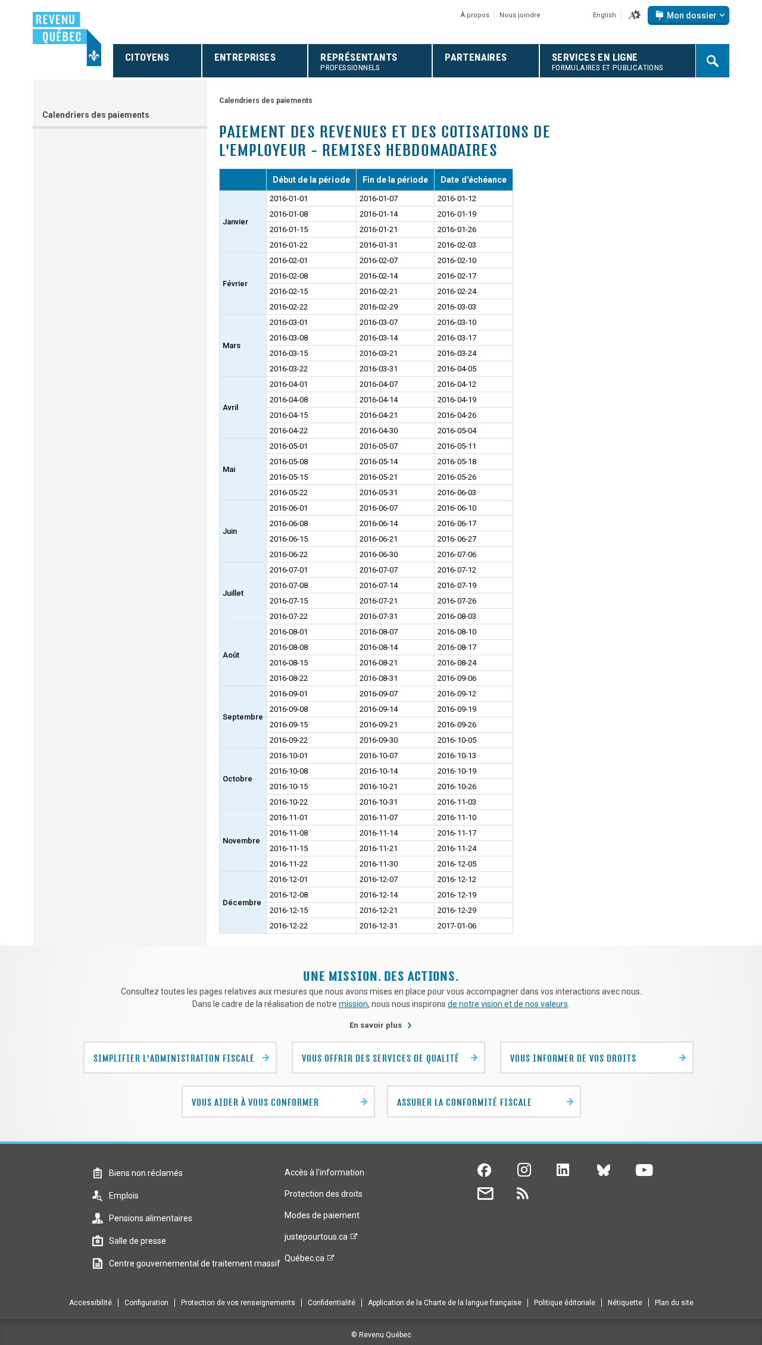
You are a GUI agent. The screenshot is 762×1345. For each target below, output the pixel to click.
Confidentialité (331, 1303)
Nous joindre (520, 15)
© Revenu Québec (381, 1335)
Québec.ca (304, 1261)
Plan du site (674, 1303)
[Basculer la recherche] (712, 60)
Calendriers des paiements (95, 115)
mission (353, 1004)
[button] (634, 15)
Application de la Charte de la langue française (444, 1303)
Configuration (146, 1303)
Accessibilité (90, 1303)
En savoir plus (381, 1025)
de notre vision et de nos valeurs (508, 1004)
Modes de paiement (322, 1215)
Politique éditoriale (564, 1303)
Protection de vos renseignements (238, 1303)
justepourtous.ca (316, 1239)
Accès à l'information (324, 1172)
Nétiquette (625, 1303)
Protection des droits (324, 1194)
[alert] (688, 15)
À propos (475, 15)
